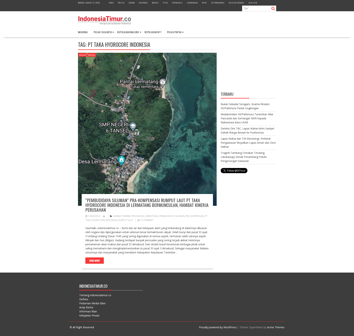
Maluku (91, 54)
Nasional (83, 32)
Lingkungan (192, 2)
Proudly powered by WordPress (218, 327)
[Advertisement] (248, 65)
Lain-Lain (252, 2)
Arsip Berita (86, 307)
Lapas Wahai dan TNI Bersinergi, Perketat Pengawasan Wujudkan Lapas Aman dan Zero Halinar (248, 142)
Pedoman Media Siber (92, 303)
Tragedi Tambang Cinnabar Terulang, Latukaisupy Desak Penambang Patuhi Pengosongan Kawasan (244, 157)
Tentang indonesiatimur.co (95, 295)
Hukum (132, 2)
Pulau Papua (174, 32)
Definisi (83, 299)
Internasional (218, 2)
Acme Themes (275, 327)
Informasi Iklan (88, 311)
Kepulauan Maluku (128, 32)
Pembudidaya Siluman (172, 216)
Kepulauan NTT (153, 32)
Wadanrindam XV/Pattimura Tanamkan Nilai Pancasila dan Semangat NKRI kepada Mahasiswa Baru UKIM (247, 118)
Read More (94, 260)
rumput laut (125, 220)
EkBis (111, 2)
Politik (121, 2)
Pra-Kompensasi (195, 216)
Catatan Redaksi (236, 2)
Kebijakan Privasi (89, 315)
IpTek (165, 2)
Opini (204, 2)
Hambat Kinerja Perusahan (128, 216)
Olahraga (143, 2)
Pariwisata (177, 2)
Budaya (155, 2)
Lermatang (151, 216)
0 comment (146, 220)
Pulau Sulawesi (103, 32)
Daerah (82, 54)
